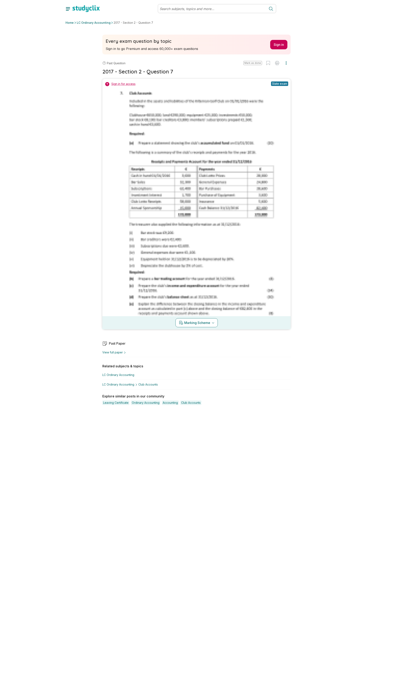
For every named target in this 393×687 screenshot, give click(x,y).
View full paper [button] (112, 352)
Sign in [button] (279, 45)
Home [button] (70, 22)
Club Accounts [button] (148, 384)
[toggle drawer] (67, 8)
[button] (253, 63)
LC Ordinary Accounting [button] (94, 22)
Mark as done (252, 62)
